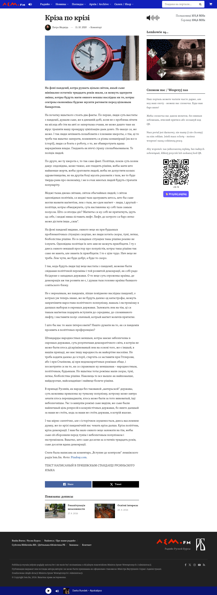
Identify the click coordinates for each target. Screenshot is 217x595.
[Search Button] (201, 4)
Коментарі (96, 27)
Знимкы (73, 545)
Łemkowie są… (157, 32)
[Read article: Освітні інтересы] (105, 511)
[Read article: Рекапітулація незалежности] (55, 511)
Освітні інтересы (127, 505)
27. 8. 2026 (73, 513)
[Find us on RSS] (204, 565)
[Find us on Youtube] (199, 565)
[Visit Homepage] (14, 4)
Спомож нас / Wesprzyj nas (167, 90)
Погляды (77, 4)
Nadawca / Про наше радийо (60, 540)
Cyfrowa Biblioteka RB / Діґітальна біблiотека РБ (38, 545)
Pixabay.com (79, 457)
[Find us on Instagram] (194, 565)
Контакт (86, 545)
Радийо (45, 4)
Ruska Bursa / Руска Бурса (26, 540)
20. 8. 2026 (122, 510)
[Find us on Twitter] (190, 565)
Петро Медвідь (60, 27)
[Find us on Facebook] (185, 565)
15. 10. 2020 (81, 27)
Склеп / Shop (122, 4)
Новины (61, 4)
